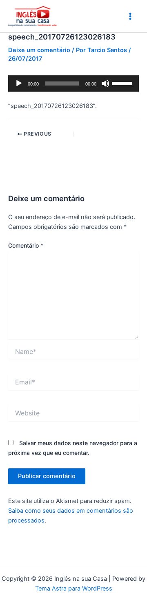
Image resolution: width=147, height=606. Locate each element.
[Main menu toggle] (130, 16)
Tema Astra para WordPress (73, 588)
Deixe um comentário (39, 50)
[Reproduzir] (19, 83)
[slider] (123, 82)
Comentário (25, 245)
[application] (73, 83)
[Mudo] (105, 83)
